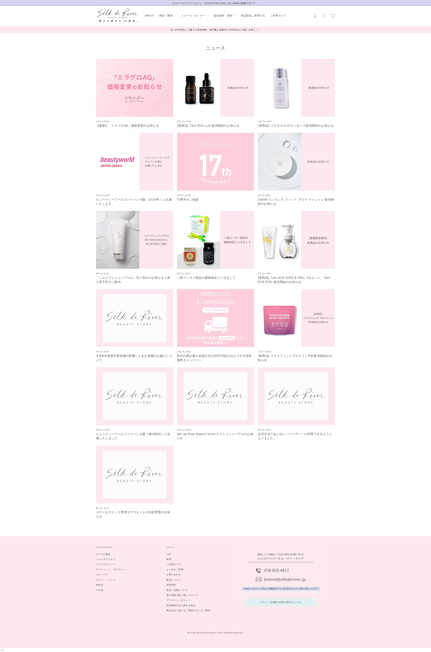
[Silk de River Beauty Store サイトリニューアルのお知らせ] (215, 396)
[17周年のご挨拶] (215, 162)
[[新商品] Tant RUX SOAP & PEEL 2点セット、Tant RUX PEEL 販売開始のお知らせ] (296, 240)
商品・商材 (166, 15)
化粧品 (99, 584)
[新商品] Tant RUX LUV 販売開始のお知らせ (208, 125)
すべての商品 (103, 554)
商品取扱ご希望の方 (253, 15)
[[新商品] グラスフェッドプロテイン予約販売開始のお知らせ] (296, 318)
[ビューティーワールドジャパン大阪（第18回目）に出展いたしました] (134, 396)
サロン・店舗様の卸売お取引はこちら (281, 602)
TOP (168, 554)
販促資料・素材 (223, 15)
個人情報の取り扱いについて (182, 595)
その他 (99, 590)
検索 (168, 559)
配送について (173, 579)
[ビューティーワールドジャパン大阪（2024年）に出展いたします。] (134, 162)
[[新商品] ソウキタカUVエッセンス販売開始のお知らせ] (296, 88)
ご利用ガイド (278, 15)
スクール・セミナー (193, 15)
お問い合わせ (173, 574)
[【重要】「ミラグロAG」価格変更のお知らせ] (134, 88)
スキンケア (102, 574)
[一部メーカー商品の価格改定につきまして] (215, 240)
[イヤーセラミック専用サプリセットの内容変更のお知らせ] (134, 474)
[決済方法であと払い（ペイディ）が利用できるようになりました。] (296, 396)
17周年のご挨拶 (188, 199)
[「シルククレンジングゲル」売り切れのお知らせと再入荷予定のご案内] (134, 240)
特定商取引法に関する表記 (180, 605)
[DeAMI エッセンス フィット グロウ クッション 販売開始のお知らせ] (296, 162)
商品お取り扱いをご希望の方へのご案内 (188, 610)
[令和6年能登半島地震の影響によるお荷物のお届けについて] (134, 318)
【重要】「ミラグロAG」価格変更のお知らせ (127, 125)
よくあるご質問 (174, 569)
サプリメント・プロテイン (110, 569)
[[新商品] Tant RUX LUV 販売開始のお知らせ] (215, 88)
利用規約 (171, 584)
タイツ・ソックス (105, 579)
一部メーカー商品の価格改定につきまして (206, 277)
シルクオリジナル (105, 559)
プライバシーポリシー (178, 600)
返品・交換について (177, 590)
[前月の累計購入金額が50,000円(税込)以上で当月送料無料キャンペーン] (215, 318)
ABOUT (149, 15)
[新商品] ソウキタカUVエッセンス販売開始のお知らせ (296, 125)
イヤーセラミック (105, 564)
